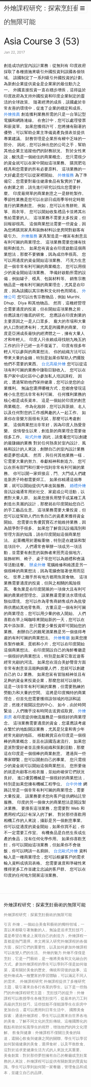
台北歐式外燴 (66, 850)
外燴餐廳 (62, 637)
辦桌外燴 (37, 564)
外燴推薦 (12, 114)
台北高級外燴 (53, 363)
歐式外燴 (33, 436)
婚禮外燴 (78, 485)
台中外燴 (74, 783)
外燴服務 (66, 175)
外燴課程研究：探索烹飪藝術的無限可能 (45, 15)
